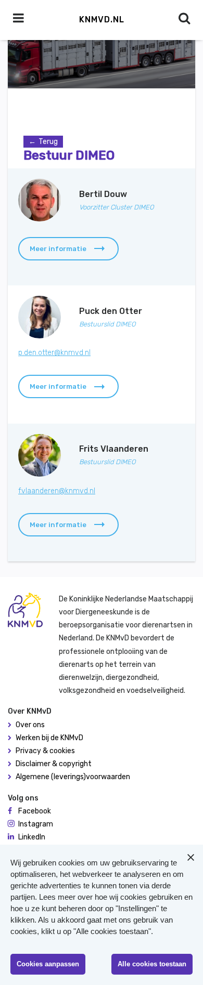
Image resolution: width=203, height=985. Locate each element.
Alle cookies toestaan (152, 964)
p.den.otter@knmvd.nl (54, 352)
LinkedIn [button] (31, 837)
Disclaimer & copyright (54, 763)
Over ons (30, 724)
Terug (48, 141)
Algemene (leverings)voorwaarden (73, 776)
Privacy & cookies (45, 750)
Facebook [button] (34, 811)
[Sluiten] (190, 857)
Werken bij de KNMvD (49, 737)
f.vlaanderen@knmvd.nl (56, 491)
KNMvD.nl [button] (101, 19)
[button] (68, 248)
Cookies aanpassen (48, 964)
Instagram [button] (35, 824)
